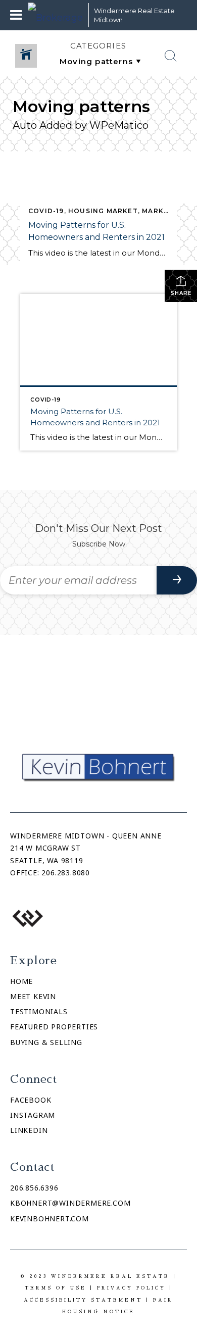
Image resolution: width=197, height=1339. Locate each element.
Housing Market (103, 211)
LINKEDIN (28, 1130)
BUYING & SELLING (46, 1042)
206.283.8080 (65, 872)
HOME (21, 981)
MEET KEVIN (33, 996)
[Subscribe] (177, 580)
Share (181, 293)
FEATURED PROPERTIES (54, 1026)
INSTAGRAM (32, 1115)
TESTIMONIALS (39, 1011)
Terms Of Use (55, 1287)
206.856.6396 (34, 1188)
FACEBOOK (30, 1100)
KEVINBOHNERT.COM (49, 1218)
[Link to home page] (55, 15)
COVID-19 (46, 211)
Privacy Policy (131, 1287)
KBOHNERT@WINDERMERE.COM (70, 1203)
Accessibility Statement (83, 1300)
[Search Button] (170, 56)
